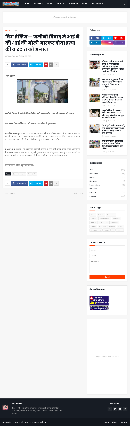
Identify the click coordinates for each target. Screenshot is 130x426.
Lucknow (102, 226)
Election (93, 219)
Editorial (101, 215)
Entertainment (105, 219)
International (107, 185)
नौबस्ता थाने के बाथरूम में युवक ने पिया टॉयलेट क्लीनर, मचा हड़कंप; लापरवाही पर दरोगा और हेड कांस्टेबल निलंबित (113, 66)
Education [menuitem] (73, 4)
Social (23, 174)
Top (29, 174)
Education (107, 173)
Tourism (106, 230)
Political (107, 192)
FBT (44, 422)
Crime (14, 30)
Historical (107, 181)
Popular (107, 196)
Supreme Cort (96, 230)
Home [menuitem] (27, 4)
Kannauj (114, 222)
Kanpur (93, 226)
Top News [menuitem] (38, 4)
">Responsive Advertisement (65, 17)
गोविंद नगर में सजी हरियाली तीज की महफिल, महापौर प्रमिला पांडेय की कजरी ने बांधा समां (112, 99)
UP (34, 174)
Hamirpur (116, 219)
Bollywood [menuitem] (97, 4)
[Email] (51, 65)
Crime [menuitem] (50, 4)
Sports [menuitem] (60, 4)
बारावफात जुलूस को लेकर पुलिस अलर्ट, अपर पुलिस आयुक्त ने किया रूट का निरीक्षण (112, 83)
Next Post (78, 193)
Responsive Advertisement (107, 356)
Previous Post (9, 193)
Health (107, 177)
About (114, 422)
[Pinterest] (46, 65)
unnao (119, 230)
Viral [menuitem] (84, 4)
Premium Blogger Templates (26, 422)
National (107, 188)
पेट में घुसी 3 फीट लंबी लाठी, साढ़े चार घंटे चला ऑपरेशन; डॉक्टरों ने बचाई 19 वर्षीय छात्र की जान (113, 129)
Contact (123, 422)
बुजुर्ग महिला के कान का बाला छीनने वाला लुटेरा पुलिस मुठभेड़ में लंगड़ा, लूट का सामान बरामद (113, 114)
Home (7, 30)
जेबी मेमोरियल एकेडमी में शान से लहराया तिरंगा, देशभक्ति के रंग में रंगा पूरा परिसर (112, 145)
